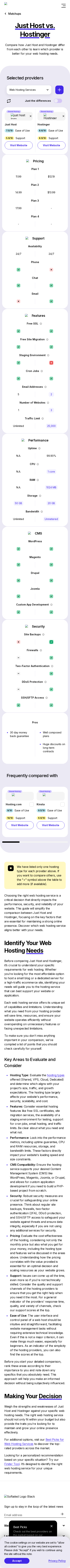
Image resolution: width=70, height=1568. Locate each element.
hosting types (55, 1075)
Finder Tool (11, 1464)
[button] (18, 130)
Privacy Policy (57, 1560)
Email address (13, 1515)
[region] (35, 815)
